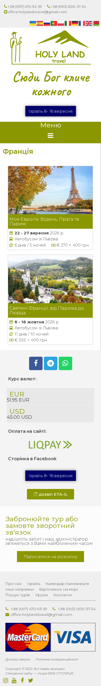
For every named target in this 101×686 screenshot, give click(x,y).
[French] (82, 23)
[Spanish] (40, 23)
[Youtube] (14, 680)
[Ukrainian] (33, 23)
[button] (50, 111)
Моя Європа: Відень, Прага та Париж (44, 221)
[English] (89, 23)
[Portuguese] (54, 23)
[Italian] (68, 23)
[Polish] (61, 23)
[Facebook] (36, 363)
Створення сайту (19, 673)
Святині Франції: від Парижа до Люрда (46, 310)
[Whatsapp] (65, 363)
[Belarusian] (96, 23)
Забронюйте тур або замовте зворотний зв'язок (41, 525)
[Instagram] (5, 680)
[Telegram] (50, 363)
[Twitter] (30, 680)
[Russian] (47, 23)
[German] (75, 23)
